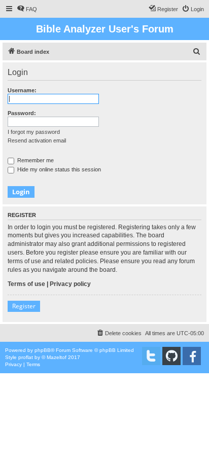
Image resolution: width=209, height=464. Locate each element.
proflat (25, 357)
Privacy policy (70, 284)
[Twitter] (151, 356)
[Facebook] (192, 356)
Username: (22, 90)
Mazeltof (56, 357)
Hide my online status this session (58, 169)
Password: (22, 113)
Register (24, 306)
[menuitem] (27, 9)
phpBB (42, 350)
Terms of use (26, 284)
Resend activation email (37, 140)
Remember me (35, 160)
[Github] (171, 356)
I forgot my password (34, 132)
